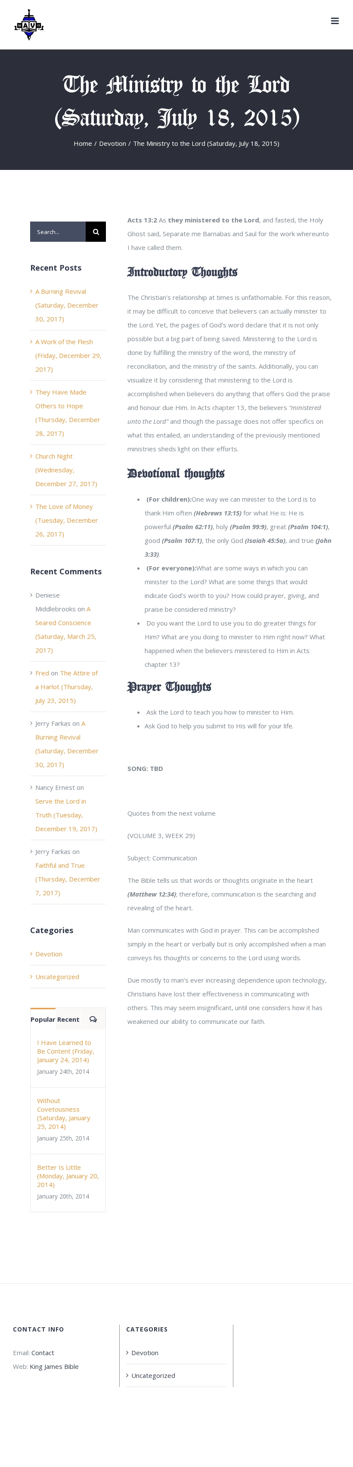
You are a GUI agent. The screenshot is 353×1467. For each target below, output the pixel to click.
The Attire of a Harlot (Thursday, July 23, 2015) (66, 687)
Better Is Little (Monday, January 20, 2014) (68, 1176)
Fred (42, 673)
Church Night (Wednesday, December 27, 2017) (66, 470)
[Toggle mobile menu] (335, 20)
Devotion (48, 953)
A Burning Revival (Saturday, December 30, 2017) (67, 305)
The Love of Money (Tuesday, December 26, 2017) (66, 520)
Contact (42, 1352)
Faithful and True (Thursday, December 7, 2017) (67, 879)
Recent (68, 1019)
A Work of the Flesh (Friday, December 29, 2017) (68, 355)
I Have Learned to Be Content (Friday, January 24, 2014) (65, 1051)
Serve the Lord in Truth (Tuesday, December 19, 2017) (66, 815)
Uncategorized (57, 976)
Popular (43, 1019)
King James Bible (54, 1366)
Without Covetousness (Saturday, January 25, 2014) (63, 1113)
